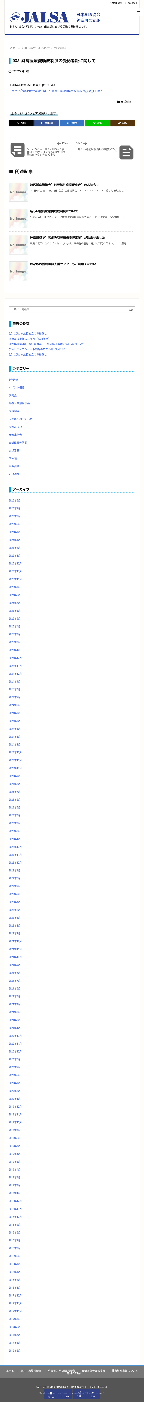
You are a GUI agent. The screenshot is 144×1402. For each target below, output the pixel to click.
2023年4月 (15, 815)
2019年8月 (15, 1138)
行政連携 (14, 474)
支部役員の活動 (18, 442)
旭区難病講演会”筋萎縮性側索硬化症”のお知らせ (64, 184)
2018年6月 (15, 1248)
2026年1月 (15, 555)
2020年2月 (15, 1091)
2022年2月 (15, 925)
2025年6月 (15, 610)
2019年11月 (15, 1114)
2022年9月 (15, 870)
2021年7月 (15, 980)
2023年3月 (15, 823)
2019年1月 (15, 1193)
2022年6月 (15, 894)
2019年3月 (15, 1177)
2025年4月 (15, 626)
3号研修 (13, 379)
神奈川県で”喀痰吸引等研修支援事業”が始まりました (67, 237)
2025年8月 (15, 595)
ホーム (16, 48)
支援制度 (62, 48)
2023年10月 (15, 768)
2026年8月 (15, 500)
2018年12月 (15, 1201)
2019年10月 (15, 1122)
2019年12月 (15, 1106)
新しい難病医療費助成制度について (54, 211)
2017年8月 (15, 1327)
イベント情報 (17, 387)
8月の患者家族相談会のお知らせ (28, 354)
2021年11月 (15, 949)
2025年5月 (15, 618)
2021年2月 (15, 1020)
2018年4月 (15, 1264)
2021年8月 (15, 973)
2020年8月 (15, 1059)
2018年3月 (15, 1272)
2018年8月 (15, 1232)
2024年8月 (15, 689)
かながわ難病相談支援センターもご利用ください (63, 264)
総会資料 (14, 466)
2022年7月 (15, 886)
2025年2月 (15, 642)
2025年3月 (15, 634)
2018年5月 (15, 1256)
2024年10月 (15, 673)
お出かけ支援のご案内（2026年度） (30, 339)
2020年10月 (15, 1051)
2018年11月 (15, 1209)
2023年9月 (15, 776)
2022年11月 (15, 854)
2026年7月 (15, 508)
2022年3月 (15, 917)
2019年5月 (15, 1161)
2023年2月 (15, 831)
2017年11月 (15, 1303)
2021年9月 (15, 965)
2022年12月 (15, 847)
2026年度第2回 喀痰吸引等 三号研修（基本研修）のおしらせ (46, 344)
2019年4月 (15, 1169)
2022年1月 (15, 933)
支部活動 (14, 450)
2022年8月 (15, 878)
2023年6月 (15, 799)
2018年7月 (15, 1240)
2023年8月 (15, 784)
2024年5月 (15, 713)
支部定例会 (15, 434)
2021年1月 (15, 1028)
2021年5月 (15, 996)
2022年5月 (15, 902)
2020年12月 (15, 1035)
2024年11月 (15, 666)
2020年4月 (15, 1083)
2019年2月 (15, 1185)
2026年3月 (15, 540)
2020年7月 (15, 1067)
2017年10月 (15, 1311)
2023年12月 (15, 752)
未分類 (13, 458)
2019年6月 (15, 1154)
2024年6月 (15, 705)
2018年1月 (15, 1287)
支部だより (15, 427)
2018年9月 (15, 1224)
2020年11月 (15, 1043)
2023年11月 (15, 760)
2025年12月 (15, 563)
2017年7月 (15, 1335)
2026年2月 (15, 547)
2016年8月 (15, 1350)
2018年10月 (15, 1217)
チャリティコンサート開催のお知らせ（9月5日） (38, 349)
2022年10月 (15, 862)
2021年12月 (15, 941)
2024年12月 (15, 658)
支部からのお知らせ (39, 48)
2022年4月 (15, 910)
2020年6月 (15, 1075)
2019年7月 (15, 1146)
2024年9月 (15, 681)
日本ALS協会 (116, 3)
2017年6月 (15, 1342)
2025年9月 (15, 587)
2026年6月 (15, 516)
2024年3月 (15, 729)
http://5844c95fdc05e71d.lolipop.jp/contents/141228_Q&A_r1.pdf (57, 90)
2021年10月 (15, 957)
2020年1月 (15, 1098)
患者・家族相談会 (19, 403)
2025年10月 (15, 579)
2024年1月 (15, 744)
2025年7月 (15, 603)
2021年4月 (15, 1004)
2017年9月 (15, 1319)
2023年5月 (15, 807)
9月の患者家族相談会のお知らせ (28, 333)
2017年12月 (15, 1295)
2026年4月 (15, 532)
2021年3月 (15, 1012)
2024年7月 (15, 697)
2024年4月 (15, 721)
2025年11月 (15, 571)
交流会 (13, 395)
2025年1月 (15, 650)
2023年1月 (15, 839)
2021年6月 (15, 988)
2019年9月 (15, 1130)
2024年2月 (15, 736)
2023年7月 (15, 791)
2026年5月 (15, 524)
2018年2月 (15, 1279)
